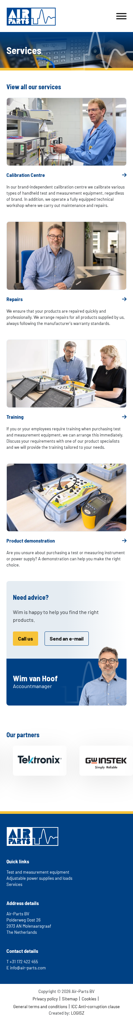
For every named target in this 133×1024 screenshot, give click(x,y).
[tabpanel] (31, 761)
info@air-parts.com (28, 967)
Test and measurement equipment (37, 872)
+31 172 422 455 (24, 961)
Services (14, 884)
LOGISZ (77, 1013)
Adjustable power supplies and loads (39, 878)
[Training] (66, 373)
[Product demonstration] (66, 497)
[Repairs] (66, 255)
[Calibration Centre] (66, 132)
